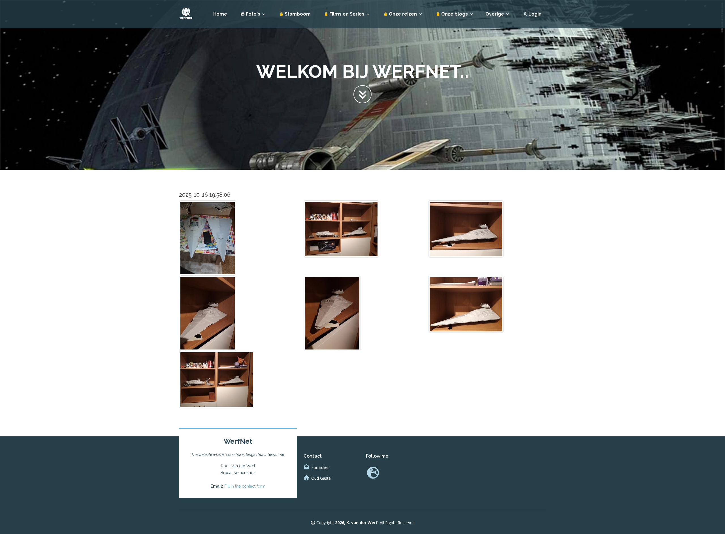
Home (220, 14)
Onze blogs (454, 14)
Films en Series (346, 14)
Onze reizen (402, 14)
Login (534, 14)
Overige (494, 14)
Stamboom (297, 14)
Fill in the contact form (244, 486)
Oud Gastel (321, 477)
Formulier (319, 467)
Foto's (252, 14)
